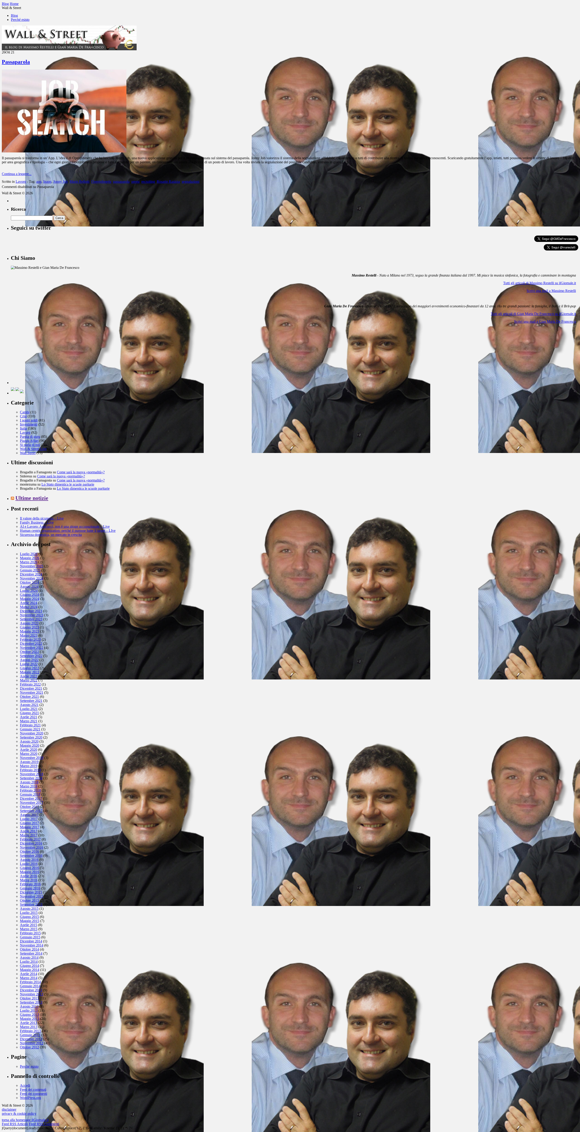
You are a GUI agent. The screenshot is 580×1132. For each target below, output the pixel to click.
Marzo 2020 (28, 754)
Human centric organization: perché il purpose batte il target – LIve (68, 530)
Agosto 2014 (29, 957)
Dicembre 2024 (31, 574)
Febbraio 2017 (30, 839)
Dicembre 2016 (31, 843)
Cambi (24, 412)
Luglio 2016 (29, 864)
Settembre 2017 (31, 811)
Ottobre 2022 (29, 652)
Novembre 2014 (31, 945)
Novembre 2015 (31, 896)
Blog (14, 15)
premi (135, 181)
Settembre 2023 (31, 619)
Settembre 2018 (31, 778)
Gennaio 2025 (30, 570)
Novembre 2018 (31, 774)
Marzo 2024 (28, 607)
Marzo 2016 (28, 880)
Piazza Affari (29, 441)
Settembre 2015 (31, 904)
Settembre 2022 (31, 656)
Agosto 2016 (29, 860)
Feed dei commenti (33, 1094)
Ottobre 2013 (29, 998)
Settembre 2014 (31, 953)
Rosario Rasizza (168, 181)
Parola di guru (30, 436)
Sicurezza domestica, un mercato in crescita (51, 535)
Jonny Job (60, 181)
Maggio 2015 (29, 921)
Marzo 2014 (28, 978)
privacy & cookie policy (19, 1113)
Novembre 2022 (31, 648)
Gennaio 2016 (30, 888)
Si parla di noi (30, 445)
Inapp (47, 181)
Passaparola (16, 62)
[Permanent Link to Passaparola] (64, 151)
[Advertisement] (45, 355)
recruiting (148, 181)
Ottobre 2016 (29, 851)
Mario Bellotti (79, 181)
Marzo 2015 (28, 929)
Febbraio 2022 (30, 684)
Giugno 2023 (29, 627)
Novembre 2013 (31, 994)
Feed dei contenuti (33, 1089)
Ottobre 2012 (29, 1047)
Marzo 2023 (28, 635)
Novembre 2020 (31, 733)
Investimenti (28, 424)
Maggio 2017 (29, 827)
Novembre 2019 (31, 758)
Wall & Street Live (33, 449)
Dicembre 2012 (31, 1039)
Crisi (23, 416)
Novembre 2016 (31, 847)
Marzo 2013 (28, 1027)
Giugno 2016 (29, 868)
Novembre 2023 (31, 615)
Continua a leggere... (16, 174)
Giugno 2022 (29, 668)
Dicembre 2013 (31, 990)
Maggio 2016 (29, 872)
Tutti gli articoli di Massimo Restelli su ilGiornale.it (539, 283)
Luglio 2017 (29, 819)
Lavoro (21, 181)
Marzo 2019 (28, 766)
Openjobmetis (101, 181)
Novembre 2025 (31, 566)
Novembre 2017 (31, 802)
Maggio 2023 (29, 631)
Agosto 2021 (29, 705)
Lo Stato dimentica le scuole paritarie (67, 484)
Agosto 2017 (29, 815)
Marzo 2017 (28, 835)
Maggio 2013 (29, 1019)
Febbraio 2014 (30, 982)
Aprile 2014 (28, 974)
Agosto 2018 (29, 782)
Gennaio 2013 (30, 1035)
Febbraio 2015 (30, 933)
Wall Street (28, 453)
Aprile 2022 (28, 676)
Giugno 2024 (29, 595)
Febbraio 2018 (30, 790)
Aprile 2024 (28, 603)
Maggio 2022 (29, 672)
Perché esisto (20, 20)
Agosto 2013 (29, 1006)
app (38, 181)
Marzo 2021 (28, 721)
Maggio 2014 (29, 970)
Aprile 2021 (28, 717)
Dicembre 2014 (31, 941)
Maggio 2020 (29, 745)
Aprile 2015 (28, 925)
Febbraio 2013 (30, 1031)
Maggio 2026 (29, 558)
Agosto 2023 (29, 623)
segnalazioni (190, 181)
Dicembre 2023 (31, 611)
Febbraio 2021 (30, 725)
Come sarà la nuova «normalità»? (81, 472)
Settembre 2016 (31, 855)
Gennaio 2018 (30, 794)
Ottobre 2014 (29, 949)
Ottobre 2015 (29, 900)
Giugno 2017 (29, 823)
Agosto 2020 (29, 741)
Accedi (25, 1085)
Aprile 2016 (28, 876)
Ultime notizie (31, 498)
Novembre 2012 (31, 1043)
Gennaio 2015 (30, 937)
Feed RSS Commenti (44, 1124)
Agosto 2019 (29, 762)
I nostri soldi (29, 420)
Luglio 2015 (29, 913)
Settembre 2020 (31, 737)
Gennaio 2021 (30, 729)
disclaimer (9, 1109)
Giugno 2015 (29, 917)
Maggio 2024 (29, 599)
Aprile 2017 (28, 831)
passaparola (121, 181)
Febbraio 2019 (30, 770)
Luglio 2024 (29, 590)
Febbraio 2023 (30, 639)
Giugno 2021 (29, 713)
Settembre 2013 (31, 1002)
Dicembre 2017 (31, 798)
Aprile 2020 (28, 749)
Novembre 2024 (31, 578)
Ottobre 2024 (29, 582)
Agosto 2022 (29, 660)
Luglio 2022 (29, 664)
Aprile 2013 (28, 1023)
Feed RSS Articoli (15, 1124)
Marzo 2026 (28, 562)
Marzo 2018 (28, 786)
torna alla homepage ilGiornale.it (25, 1120)
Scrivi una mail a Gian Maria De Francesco (545, 321)
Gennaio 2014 (30, 986)
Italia (23, 428)
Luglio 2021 (29, 709)
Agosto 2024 (29, 586)
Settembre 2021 (31, 701)
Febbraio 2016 (30, 884)
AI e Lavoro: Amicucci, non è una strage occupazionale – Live (65, 526)
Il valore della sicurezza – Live (42, 518)
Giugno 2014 (29, 966)
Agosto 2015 (29, 908)
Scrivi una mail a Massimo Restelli (551, 291)
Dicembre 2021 (31, 688)
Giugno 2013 (29, 1014)
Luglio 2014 (29, 961)
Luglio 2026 (29, 554)
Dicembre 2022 (31, 643)
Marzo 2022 (28, 680)
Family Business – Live (37, 522)
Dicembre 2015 (31, 892)
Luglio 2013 (29, 1010)
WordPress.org (30, 1098)
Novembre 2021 (31, 692)
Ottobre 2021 (29, 696)
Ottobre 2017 (29, 807)
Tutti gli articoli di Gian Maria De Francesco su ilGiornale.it (533, 314)
